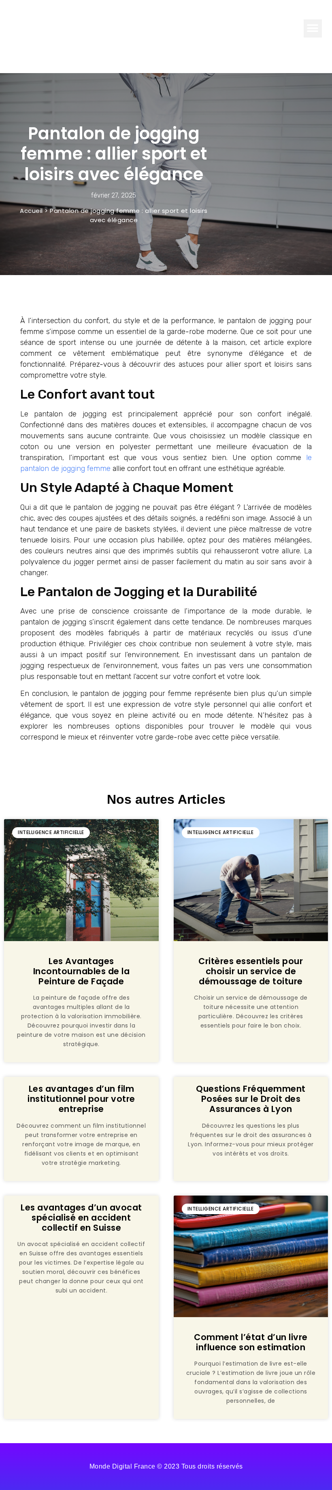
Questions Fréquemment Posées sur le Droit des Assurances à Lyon (251, 1099)
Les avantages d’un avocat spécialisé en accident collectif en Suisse (81, 1218)
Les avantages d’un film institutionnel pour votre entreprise (81, 1099)
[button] (313, 28)
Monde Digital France (60, 28)
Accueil (31, 210)
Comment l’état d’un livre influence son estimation (251, 1342)
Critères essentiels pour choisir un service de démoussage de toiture (250, 971)
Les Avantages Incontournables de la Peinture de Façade (81, 971)
